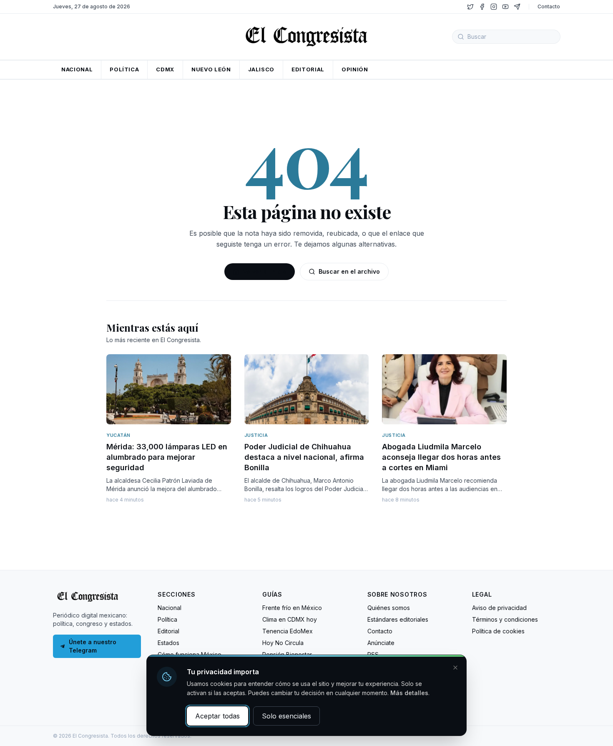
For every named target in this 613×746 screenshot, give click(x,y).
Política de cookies (498, 631)
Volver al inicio (264, 271)
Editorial (168, 631)
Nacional (169, 607)
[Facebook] (482, 6)
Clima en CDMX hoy (289, 619)
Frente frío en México (292, 607)
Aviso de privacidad (499, 607)
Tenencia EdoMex (287, 631)
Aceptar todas (217, 716)
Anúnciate (380, 642)
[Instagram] (493, 6)
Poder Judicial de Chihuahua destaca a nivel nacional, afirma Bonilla (304, 457)
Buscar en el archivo (349, 271)
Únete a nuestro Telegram (92, 646)
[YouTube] (505, 6)
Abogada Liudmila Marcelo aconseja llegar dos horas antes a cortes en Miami (441, 457)
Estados (168, 642)
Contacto (549, 6)
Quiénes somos (388, 607)
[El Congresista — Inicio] (306, 35)
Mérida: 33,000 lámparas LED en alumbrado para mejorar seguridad (166, 457)
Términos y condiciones (505, 619)
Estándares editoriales (397, 619)
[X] (470, 6)
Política (167, 619)
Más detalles (409, 692)
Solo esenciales (286, 716)
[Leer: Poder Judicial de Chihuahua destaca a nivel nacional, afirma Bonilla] (306, 389)
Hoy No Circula (283, 642)
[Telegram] (517, 6)
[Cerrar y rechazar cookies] (455, 667)
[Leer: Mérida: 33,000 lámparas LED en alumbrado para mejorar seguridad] (168, 389)
